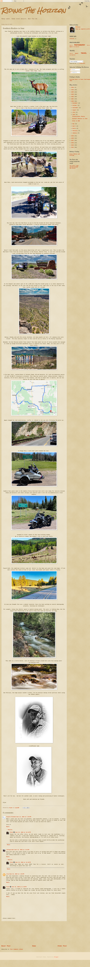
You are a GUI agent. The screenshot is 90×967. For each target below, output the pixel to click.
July (74, 112)
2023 (72, 94)
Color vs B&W (76, 120)
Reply (7, 826)
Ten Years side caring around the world (74, 167)
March (74, 128)
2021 (72, 98)
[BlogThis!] (24, 807)
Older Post (62, 946)
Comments (74, 72)
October (75, 105)
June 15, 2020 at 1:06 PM (16, 874)
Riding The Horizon (33, 10)
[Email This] (23, 807)
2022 (72, 96)
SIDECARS (72, 38)
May (73, 123)
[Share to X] (26, 807)
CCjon (11, 832)
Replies (10, 829)
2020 (72, 101)
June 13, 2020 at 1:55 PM (23, 816)
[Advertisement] (34, 933)
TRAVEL (84, 53)
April (74, 126)
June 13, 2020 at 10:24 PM (23, 832)
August (74, 110)
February (75, 130)
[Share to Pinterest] (28, 807)
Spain (71, 46)
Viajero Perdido (11, 816)
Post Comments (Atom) (16, 949)
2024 (72, 92)
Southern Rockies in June (79, 118)
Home (34, 946)
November (75, 103)
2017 (72, 140)
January (75, 133)
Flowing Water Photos (78, 116)
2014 (72, 147)
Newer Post (6, 946)
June (74, 114)
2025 (72, 89)
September (75, 107)
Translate (82, 63)
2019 (72, 135)
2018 (72, 138)
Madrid (71, 45)
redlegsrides (10, 849)
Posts (73, 69)
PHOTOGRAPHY (79, 45)
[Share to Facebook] (27, 807)
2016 (72, 142)
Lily (7, 874)
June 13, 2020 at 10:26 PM (23, 862)
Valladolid (76, 46)
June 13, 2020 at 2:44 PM (21, 849)
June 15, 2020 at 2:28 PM (19, 886)
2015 (72, 145)
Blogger (56, 957)
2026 (72, 87)
